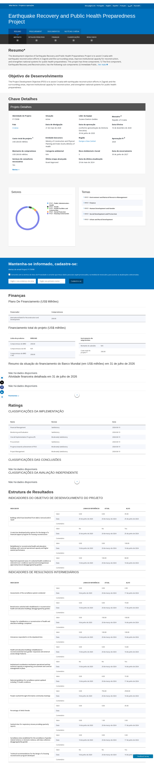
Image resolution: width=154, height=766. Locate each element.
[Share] (2, 387)
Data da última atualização (91, 159)
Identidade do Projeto (21, 116)
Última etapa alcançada (56, 159)
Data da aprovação (87, 124)
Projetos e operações (26, 5)
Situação (49, 116)
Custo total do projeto (22, 138)
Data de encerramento (122, 151)
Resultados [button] (91, 37)
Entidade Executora (54, 138)
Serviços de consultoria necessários (22, 160)
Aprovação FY (118, 138)
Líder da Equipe (85, 116)
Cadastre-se (76, 281)
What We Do (13, 5)
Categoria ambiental (55, 151)
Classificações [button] (73, 37)
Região (82, 138)
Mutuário (116, 116)
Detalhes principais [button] (36, 37)
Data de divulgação (54, 124)
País (14, 124)
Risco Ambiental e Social (89, 151)
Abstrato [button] (17, 37)
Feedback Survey (143, 756)
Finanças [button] (55, 37)
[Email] (2, 378)
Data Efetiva (117, 124)
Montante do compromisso (24, 151)
